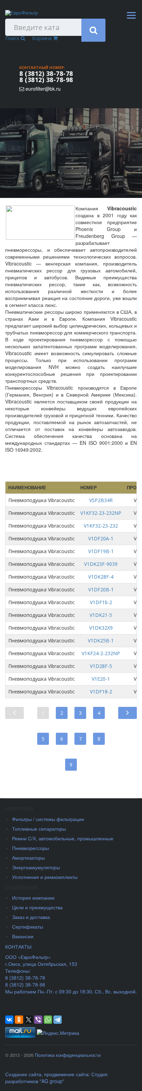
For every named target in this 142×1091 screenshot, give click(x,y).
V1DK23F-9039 (101, 564)
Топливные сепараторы (39, 828)
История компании (33, 897)
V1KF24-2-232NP (101, 653)
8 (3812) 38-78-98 (46, 80)
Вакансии (22, 936)
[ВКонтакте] (9, 1019)
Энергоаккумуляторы (36, 867)
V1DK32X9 (101, 627)
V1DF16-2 (101, 602)
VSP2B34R (101, 500)
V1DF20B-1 (101, 589)
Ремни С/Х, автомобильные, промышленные (62, 838)
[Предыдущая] (14, 712)
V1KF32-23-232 (101, 525)
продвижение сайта (66, 1074)
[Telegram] (57, 1019)
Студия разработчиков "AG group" (56, 1077)
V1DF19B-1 (101, 551)
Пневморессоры (30, 847)
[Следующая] (127, 712)
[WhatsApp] (48, 1019)
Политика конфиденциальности (68, 1055)
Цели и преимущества (37, 907)
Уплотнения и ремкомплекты (45, 876)
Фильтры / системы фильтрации (48, 818)
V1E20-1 (101, 678)
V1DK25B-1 (101, 640)
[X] (28, 1019)
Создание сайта (23, 1074)
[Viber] (38, 1019)
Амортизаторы (28, 857)
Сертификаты (27, 926)
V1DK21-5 (101, 615)
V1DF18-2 (101, 691)
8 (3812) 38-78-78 (46, 73)
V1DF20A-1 (100, 538)
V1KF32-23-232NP (100, 513)
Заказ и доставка (31, 916)
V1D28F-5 (101, 666)
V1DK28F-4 (100, 576)
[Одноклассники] (19, 1019)
